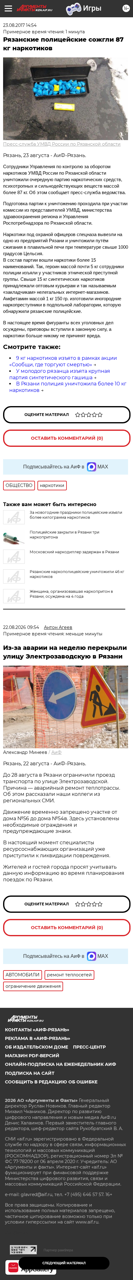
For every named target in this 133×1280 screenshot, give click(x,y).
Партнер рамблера (58, 1250)
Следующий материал (64, 1263)
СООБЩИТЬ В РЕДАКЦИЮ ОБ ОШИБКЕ (51, 1082)
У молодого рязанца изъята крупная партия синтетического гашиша (59, 374)
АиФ (56, 752)
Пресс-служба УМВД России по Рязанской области (62, 144)
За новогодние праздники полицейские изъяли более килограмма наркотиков (76, 515)
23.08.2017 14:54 (19, 25)
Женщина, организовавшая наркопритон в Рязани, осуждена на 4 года (71, 594)
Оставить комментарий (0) (67, 438)
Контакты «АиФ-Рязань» (37, 1030)
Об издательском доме (36, 1047)
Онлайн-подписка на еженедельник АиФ (60, 1064)
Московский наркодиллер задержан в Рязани (74, 552)
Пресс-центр (89, 1047)
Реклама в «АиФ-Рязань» (37, 1038)
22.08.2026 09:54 (21, 627)
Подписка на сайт (29, 1073)
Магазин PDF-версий (32, 1055)
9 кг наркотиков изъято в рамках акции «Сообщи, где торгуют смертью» (63, 361)
